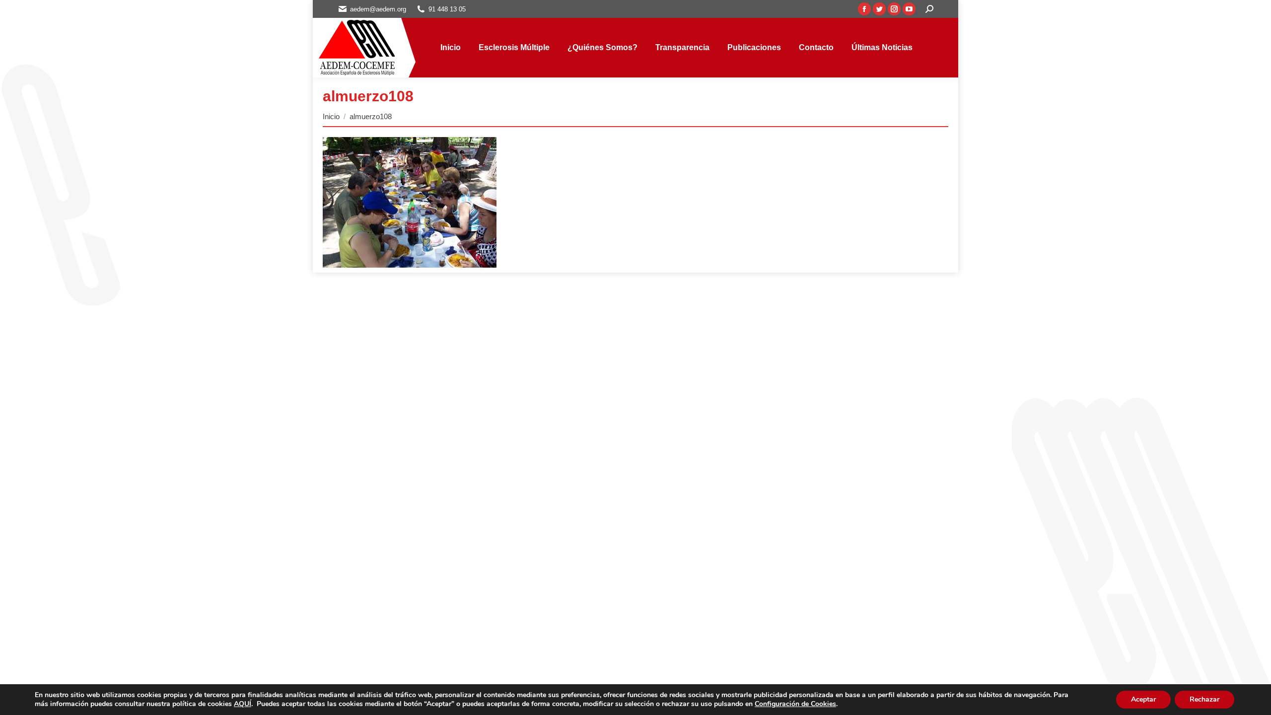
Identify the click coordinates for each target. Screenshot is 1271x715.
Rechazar (1204, 699)
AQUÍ (242, 704)
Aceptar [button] (1143, 699)
